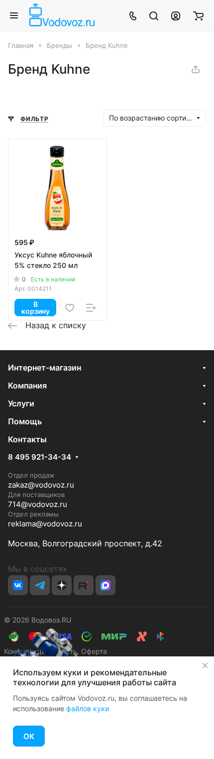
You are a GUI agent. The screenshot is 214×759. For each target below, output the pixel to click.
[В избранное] (69, 307)
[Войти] (175, 15)
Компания (27, 385)
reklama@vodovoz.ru (45, 523)
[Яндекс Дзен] (62, 585)
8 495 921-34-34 (39, 457)
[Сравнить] (91, 307)
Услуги (21, 403)
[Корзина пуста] (198, 15)
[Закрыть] (205, 665)
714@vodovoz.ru (37, 504)
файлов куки (87, 708)
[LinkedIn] (105, 585)
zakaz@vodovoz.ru (41, 485)
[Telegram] (40, 585)
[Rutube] (84, 585)
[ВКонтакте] (18, 585)
